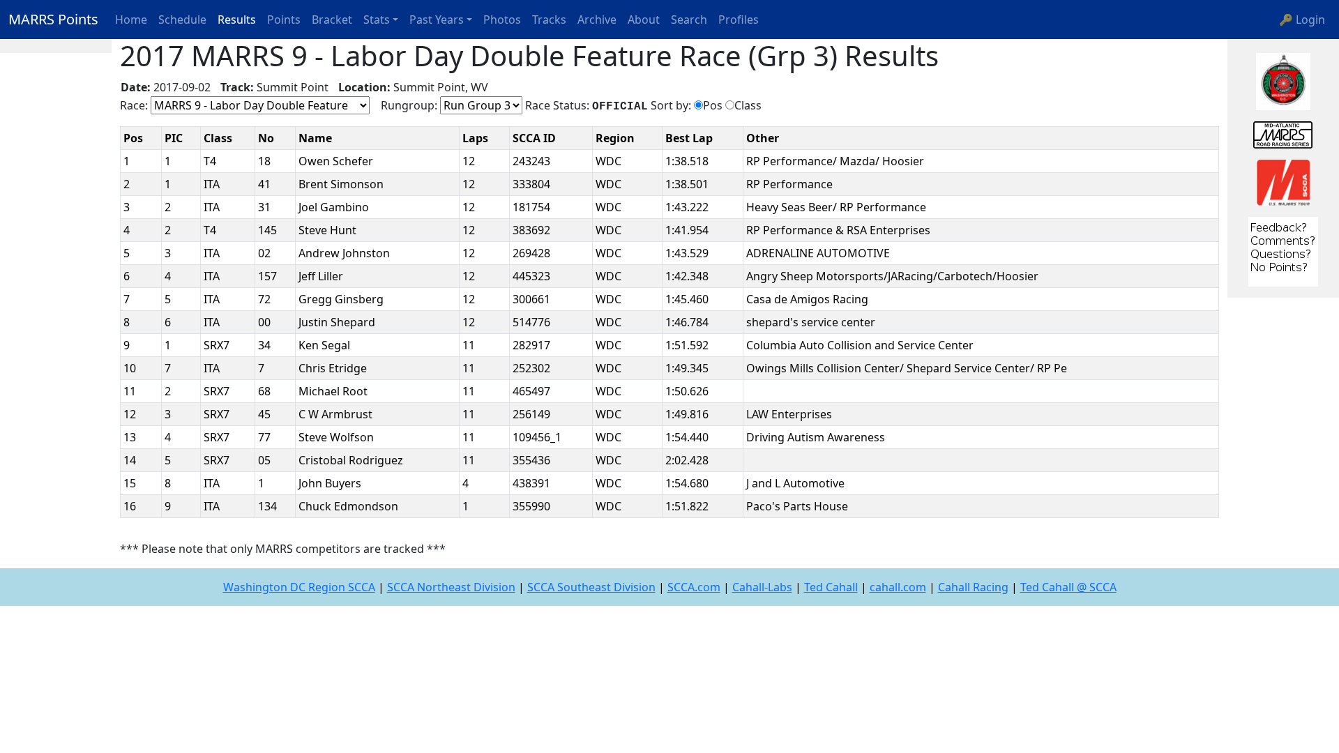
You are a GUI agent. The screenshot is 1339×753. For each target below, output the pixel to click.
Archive (596, 19)
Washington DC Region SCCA (299, 587)
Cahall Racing (973, 587)
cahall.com (898, 587)
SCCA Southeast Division (591, 587)
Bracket (332, 19)
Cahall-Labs (762, 587)
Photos (502, 19)
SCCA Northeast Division (451, 587)
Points (284, 19)
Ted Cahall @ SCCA (1068, 587)
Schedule (182, 19)
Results (237, 19)
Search (689, 19)
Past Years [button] (436, 19)
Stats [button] (376, 19)
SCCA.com (693, 587)
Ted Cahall (831, 587)
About (644, 19)
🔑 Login (1302, 19)
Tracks (549, 19)
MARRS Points (53, 19)
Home (131, 19)
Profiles (738, 19)
